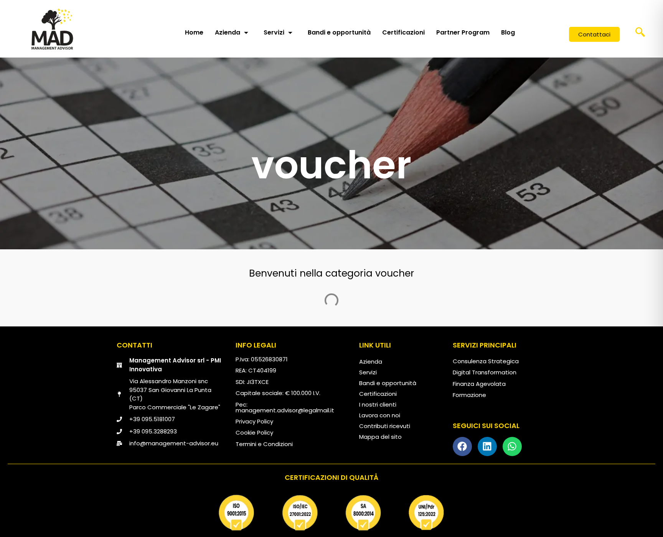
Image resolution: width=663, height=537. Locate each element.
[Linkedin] (487, 446)
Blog (508, 32)
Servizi (274, 32)
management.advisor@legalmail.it (285, 410)
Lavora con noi (379, 415)
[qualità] (331, 513)
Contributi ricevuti (384, 426)
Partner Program (463, 32)
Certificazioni (403, 32)
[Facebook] (462, 446)
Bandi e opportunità (339, 32)
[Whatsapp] (512, 446)
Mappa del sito (380, 437)
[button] (640, 34)
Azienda (227, 32)
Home (194, 32)
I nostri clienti (377, 404)
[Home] (52, 29)
